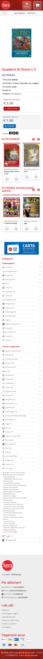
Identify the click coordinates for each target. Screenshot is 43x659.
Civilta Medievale (9, 477)
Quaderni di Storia (9, 530)
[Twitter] (13, 133)
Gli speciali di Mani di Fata (15, 416)
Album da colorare (13, 351)
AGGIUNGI (10, 126)
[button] (37, 6)
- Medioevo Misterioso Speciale (14, 528)
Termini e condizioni (9, 624)
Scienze (9, 336)
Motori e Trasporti (12, 324)
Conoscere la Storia (10, 502)
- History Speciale (9, 523)
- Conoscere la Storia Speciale (13, 506)
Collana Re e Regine (10, 496)
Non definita (10, 444)
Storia (14, 87)
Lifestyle (9, 432)
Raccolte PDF (10, 332)
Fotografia (9, 304)
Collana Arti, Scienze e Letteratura (14, 485)
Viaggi (8, 536)
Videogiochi (10, 540)
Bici (7, 283)
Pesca (8, 448)
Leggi (8, 320)
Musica (8, 328)
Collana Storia (8, 500)
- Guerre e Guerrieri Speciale (13, 517)
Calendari (9, 375)
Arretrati (31, 13)
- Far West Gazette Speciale (12, 513)
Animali (8, 267)
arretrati (15, 80)
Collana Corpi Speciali (10, 489)
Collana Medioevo (9, 494)
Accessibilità (6, 627)
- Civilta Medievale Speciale (12, 479)
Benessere (10, 279)
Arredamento (11, 271)
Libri (8, 428)
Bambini (9, 275)
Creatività (10, 292)
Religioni (9, 460)
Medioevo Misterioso (10, 525)
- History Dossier (8, 521)
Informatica (10, 316)
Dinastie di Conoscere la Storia (13, 508)
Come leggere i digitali (10, 613)
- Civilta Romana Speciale (11, 483)
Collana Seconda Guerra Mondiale (15, 498)
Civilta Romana (8, 481)
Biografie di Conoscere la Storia (14, 473)
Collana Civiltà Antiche (10, 487)
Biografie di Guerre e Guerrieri (13, 475)
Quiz (7, 452)
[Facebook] (10, 133)
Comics (8, 287)
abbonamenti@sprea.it (18, 591)
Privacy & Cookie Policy (10, 620)
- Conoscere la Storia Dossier (13, 504)
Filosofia (9, 395)
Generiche (10, 308)
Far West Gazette (9, 511)
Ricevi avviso (12, 109)
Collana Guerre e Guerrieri (12, 492)
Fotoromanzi (11, 403)
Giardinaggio (10, 312)
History (5, 519)
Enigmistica (10, 300)
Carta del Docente (8, 617)
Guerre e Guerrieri (9, 515)
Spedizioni (5, 610)
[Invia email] (17, 133)
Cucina (8, 296)
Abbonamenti (19, 13)
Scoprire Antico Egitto (10, 532)
